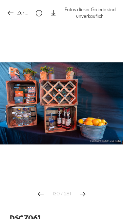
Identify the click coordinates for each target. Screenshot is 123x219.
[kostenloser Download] (53, 13)
